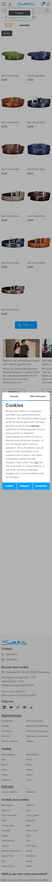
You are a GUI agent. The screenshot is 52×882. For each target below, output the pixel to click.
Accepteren (41, 486)
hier (36, 462)
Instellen (9, 486)
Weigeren (24, 486)
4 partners (34, 426)
